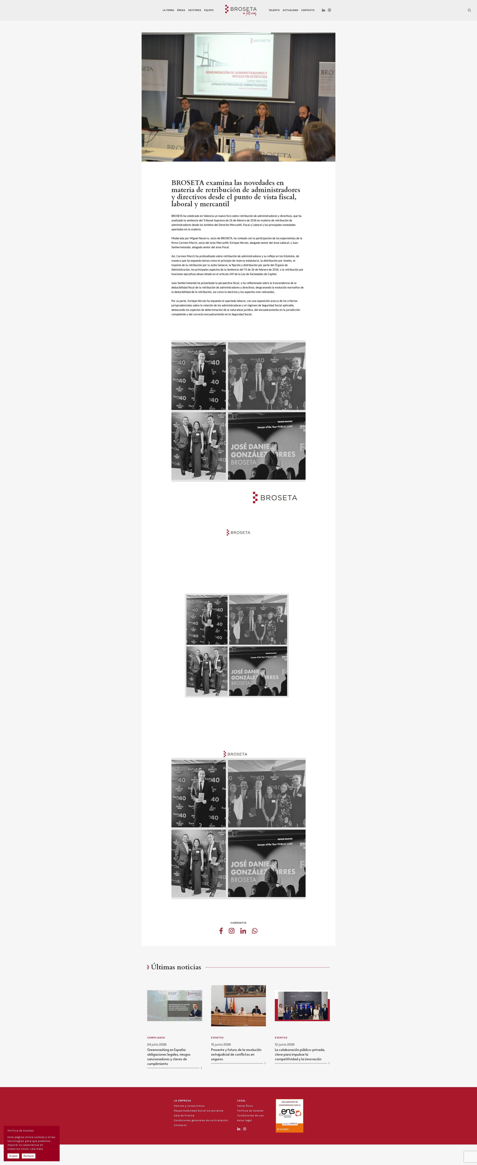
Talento (274, 10)
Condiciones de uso (250, 1115)
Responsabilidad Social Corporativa (198, 1110)
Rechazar (28, 1156)
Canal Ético (245, 1105)
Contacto (308, 10)
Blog (177, 1130)
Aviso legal (244, 1120)
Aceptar (13, 1156)
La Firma (168, 10)
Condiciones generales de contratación (201, 1120)
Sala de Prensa (184, 1115)
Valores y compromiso (189, 1105)
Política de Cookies (250, 1110)
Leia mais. (37, 1148)
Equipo (209, 10)
